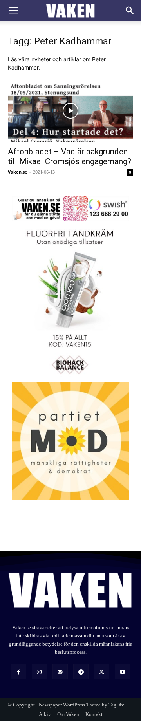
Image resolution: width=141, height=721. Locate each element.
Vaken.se (17, 172)
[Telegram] (81, 671)
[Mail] (60, 671)
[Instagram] (39, 671)
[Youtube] (122, 671)
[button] (13, 10)
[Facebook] (18, 671)
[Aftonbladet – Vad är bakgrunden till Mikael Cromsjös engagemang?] (70, 111)
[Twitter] (101, 671)
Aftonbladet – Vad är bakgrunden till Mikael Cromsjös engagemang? (69, 156)
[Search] (130, 10)
